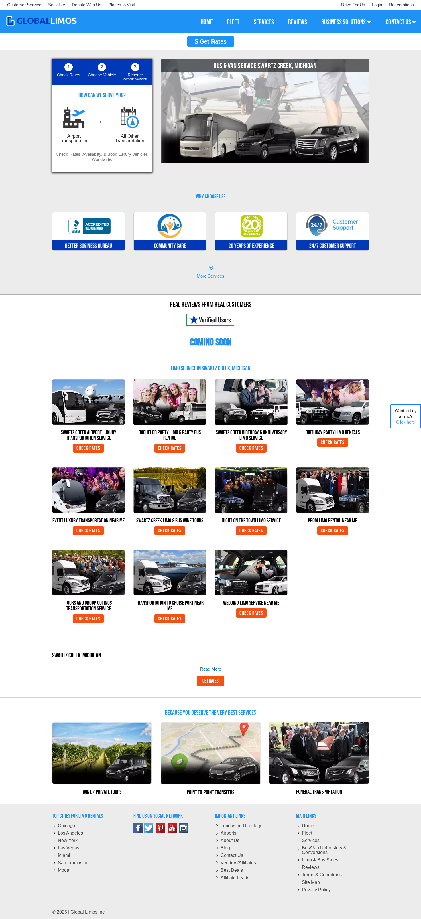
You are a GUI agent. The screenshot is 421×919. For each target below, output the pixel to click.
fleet (233, 22)
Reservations (401, 4)
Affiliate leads (235, 877)
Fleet (307, 833)
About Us (230, 840)
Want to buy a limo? (406, 416)
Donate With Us (86, 4)
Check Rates (88, 448)
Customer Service (24, 4)
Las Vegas (68, 847)
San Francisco (72, 862)
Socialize (56, 4)
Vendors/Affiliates (238, 862)
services (264, 22)
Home (308, 825)
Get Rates (212, 41)
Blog (225, 847)
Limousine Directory (241, 825)
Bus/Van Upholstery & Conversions (324, 850)
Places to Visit (121, 4)
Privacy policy (316, 889)
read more (210, 669)
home (207, 22)
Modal (64, 870)
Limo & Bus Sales (320, 859)
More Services (210, 272)
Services (311, 840)
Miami (64, 855)
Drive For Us (353, 4)
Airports (228, 833)
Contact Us (232, 855)
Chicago (66, 825)
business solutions (344, 22)
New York (68, 840)
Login (377, 4)
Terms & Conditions (322, 874)
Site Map (311, 882)
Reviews (311, 867)
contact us (399, 22)
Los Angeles (70, 833)
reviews (297, 22)
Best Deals (232, 870)
